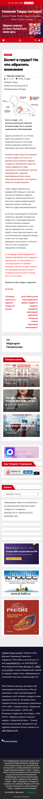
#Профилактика (11, 89)
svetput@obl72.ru (13, 663)
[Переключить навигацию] (19, 40)
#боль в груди (24, 79)
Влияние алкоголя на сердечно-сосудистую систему (10, 303)
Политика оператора (21, 796)
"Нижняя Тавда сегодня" (12, 653)
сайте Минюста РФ (10, 731)
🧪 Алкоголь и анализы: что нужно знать (20, 425)
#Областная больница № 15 (16, 86)
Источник (9, 289)
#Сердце (22, 89)
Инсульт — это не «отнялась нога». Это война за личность (20, 375)
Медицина (8, 54)
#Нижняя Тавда (10, 82)
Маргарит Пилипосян (16, 76)
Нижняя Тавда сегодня (21, 11)
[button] (35, 40)
